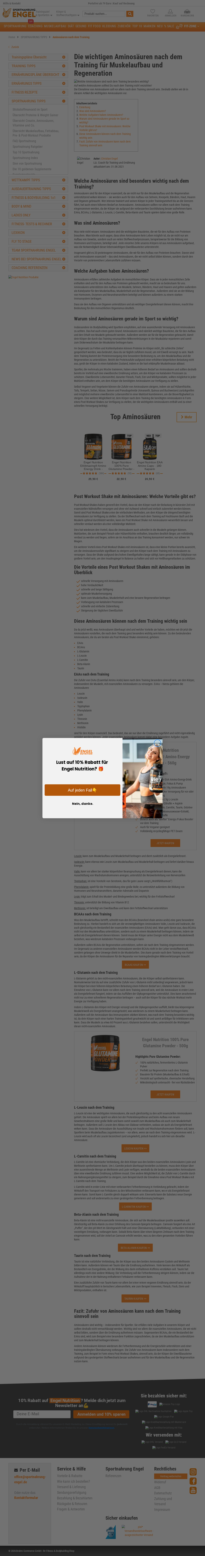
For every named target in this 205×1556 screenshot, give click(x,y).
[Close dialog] (157, 743)
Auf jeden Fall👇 (82, 790)
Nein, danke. (82, 803)
